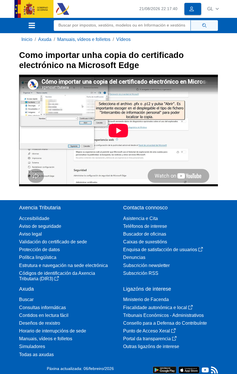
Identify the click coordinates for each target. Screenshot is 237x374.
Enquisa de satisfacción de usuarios (160, 249)
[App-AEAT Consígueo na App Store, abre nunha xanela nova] (189, 369)
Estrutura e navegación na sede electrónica (63, 265)
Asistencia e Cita (140, 218)
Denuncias (134, 257)
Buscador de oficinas (144, 234)
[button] (213, 8)
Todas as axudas (36, 354)
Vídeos (123, 39)
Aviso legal (30, 234)
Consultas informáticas (42, 307)
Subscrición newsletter (146, 265)
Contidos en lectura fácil (43, 315)
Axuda (44, 39)
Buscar (26, 299)
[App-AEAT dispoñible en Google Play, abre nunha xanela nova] (164, 369)
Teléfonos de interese (145, 226)
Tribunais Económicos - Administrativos (163, 315)
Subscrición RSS (140, 273)
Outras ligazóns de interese (151, 346)
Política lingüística (37, 257)
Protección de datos (39, 249)
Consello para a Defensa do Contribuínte (165, 323)
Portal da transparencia (147, 338)
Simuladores (32, 346)
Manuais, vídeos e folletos (83, 39)
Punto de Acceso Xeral (146, 330)
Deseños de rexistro (39, 323)
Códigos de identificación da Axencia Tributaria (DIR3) (57, 276)
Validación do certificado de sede (53, 241)
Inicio (26, 39)
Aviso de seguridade (40, 226)
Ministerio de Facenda (146, 299)
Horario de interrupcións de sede (52, 330)
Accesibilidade (34, 218)
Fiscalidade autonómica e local (155, 307)
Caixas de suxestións (145, 241)
